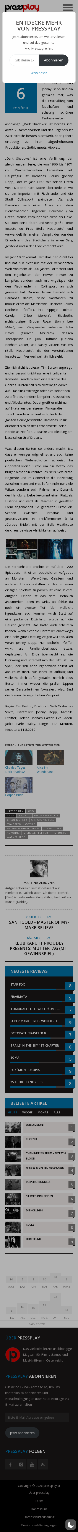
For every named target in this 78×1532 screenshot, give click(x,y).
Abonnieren (53, 60)
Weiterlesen (39, 73)
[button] (70, 1524)
